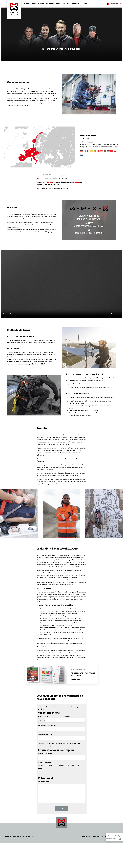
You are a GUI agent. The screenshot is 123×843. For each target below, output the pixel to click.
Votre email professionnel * (47, 725)
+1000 (79, 765)
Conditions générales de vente (19, 836)
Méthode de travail (53, 3)
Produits (66, 3)
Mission (41, 3)
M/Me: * (40, 716)
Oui (41, 746)
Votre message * (43, 781)
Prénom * (68, 716)
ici (31, 105)
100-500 (61, 765)
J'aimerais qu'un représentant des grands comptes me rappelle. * (59, 743)
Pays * (40, 769)
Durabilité (75, 3)
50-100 (51, 765)
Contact (84, 3)
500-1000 (71, 765)
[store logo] (14, 9)
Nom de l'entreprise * (45, 753)
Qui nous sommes (29, 3)
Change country (114, 3)
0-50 (41, 765)
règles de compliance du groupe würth (100, 836)
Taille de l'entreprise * (45, 762)
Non (52, 746)
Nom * (47, 716)
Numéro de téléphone (45, 734)
